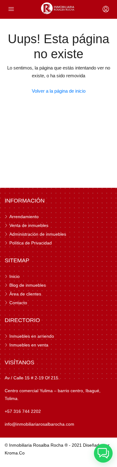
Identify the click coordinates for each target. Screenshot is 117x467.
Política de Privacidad (30, 242)
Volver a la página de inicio (58, 91)
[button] (103, 453)
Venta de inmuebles (28, 225)
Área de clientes (25, 293)
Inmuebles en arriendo (31, 336)
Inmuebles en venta (28, 344)
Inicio (14, 276)
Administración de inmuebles (37, 234)
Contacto (18, 302)
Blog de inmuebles (27, 285)
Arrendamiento (24, 216)
